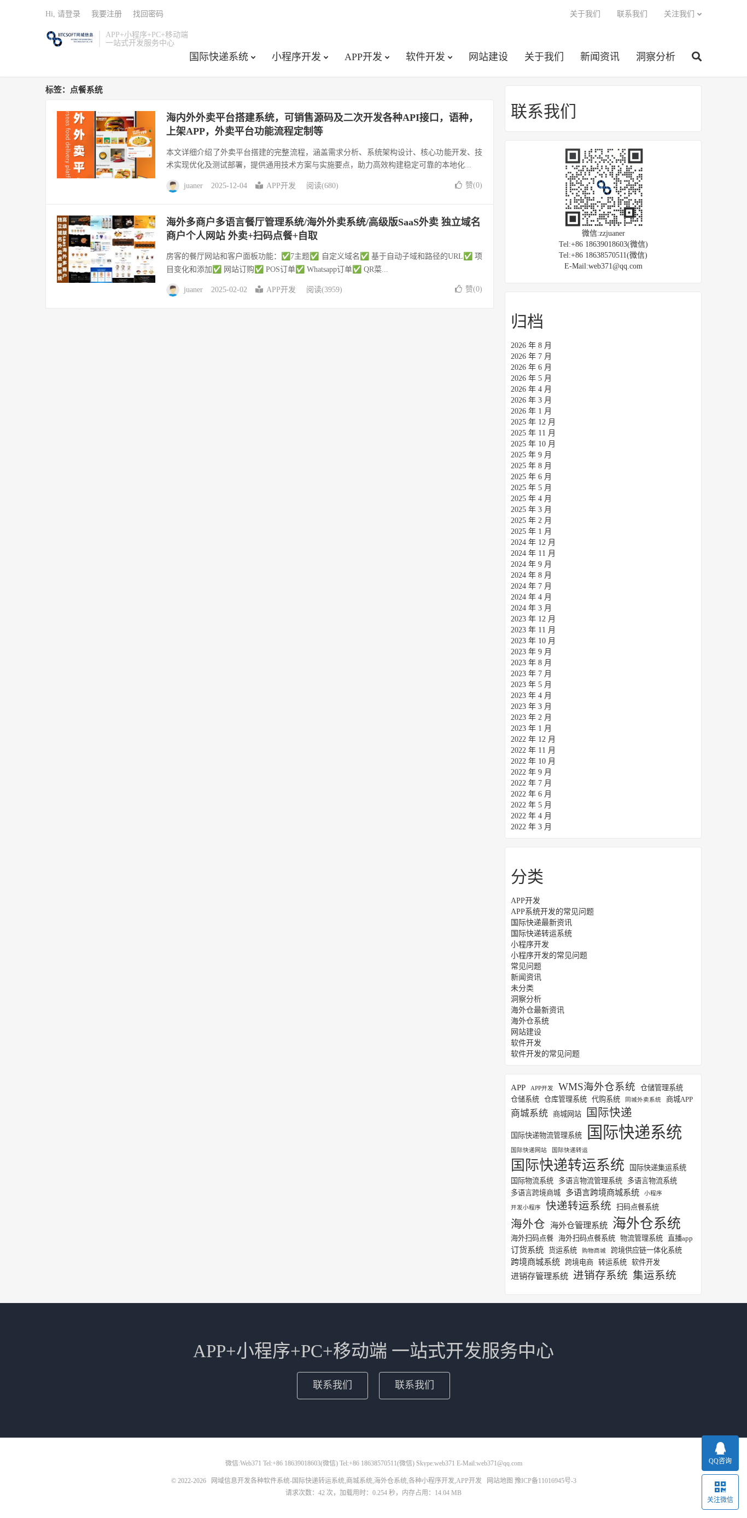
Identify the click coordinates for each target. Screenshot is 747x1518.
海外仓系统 (530, 1021)
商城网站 (567, 1114)
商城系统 (529, 1113)
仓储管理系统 (661, 1088)
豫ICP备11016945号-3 (545, 1481)
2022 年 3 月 (531, 827)
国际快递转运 (570, 1150)
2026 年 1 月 (531, 411)
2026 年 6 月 (531, 367)
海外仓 (528, 1224)
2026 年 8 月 (531, 345)
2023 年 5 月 (531, 685)
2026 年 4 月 (531, 389)
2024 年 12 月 (533, 542)
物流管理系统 (641, 1238)
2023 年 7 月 (531, 674)
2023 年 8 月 (531, 663)
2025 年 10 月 (533, 444)
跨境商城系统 (535, 1261)
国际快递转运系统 (541, 933)
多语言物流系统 (652, 1181)
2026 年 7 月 (531, 356)
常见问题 (526, 966)
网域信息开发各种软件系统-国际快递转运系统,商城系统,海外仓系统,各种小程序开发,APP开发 (69, 39)
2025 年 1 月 (531, 531)
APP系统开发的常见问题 (552, 912)
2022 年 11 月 (533, 750)
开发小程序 (526, 1208)
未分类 (522, 988)
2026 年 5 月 (531, 378)
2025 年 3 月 (531, 509)
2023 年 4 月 (531, 695)
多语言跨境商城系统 (602, 1192)
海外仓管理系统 (579, 1225)
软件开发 (425, 56)
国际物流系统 (532, 1181)
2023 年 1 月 (531, 728)
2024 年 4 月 (531, 597)
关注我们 (679, 14)
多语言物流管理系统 (590, 1181)
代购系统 (606, 1099)
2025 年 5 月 (531, 488)
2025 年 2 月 (531, 520)
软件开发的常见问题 (545, 1054)
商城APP (679, 1099)
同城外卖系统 (643, 1100)
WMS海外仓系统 (596, 1086)
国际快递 (609, 1113)
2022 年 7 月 (531, 783)
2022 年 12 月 (533, 739)
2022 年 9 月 (531, 772)
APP (518, 1087)
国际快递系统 (218, 56)
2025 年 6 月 (531, 477)
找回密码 (148, 14)
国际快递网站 (529, 1150)
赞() (473, 185)
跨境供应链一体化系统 (646, 1250)
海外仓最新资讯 (537, 1010)
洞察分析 (655, 56)
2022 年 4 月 (531, 816)
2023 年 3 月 (531, 706)
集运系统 (654, 1275)
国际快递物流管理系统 (546, 1135)
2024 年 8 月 (531, 575)
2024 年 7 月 (531, 586)
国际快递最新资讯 (541, 922)
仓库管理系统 (565, 1099)
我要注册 (106, 14)
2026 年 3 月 (531, 400)
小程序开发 (296, 56)
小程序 (653, 1193)
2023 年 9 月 (531, 652)
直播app (680, 1238)
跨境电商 (579, 1262)
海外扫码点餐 (532, 1238)
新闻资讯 (600, 56)
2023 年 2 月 (531, 717)
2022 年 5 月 (531, 805)
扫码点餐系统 (637, 1207)
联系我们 (632, 14)
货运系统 (562, 1250)
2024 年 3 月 (531, 608)
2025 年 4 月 (531, 499)
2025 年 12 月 (533, 422)
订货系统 (527, 1249)
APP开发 (363, 56)
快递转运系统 (578, 1206)
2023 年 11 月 (533, 630)
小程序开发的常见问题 (549, 955)
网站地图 (500, 1481)
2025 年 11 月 (533, 433)
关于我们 (544, 56)
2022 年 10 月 (533, 761)
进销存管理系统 (539, 1276)
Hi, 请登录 (62, 14)
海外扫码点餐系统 (586, 1238)
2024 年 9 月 (531, 564)
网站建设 (488, 56)
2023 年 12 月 (533, 619)
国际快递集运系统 (657, 1168)
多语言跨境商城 (536, 1193)
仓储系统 (525, 1099)
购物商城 (594, 1251)
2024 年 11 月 (533, 553)
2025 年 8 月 (531, 466)
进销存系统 (600, 1275)
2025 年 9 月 (531, 455)
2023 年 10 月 (533, 641)
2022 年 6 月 (531, 794)
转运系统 (612, 1262)
